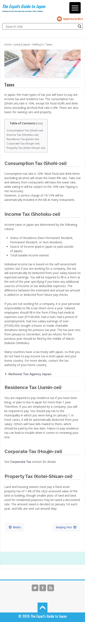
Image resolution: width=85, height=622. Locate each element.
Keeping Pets (64, 527)
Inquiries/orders (73, 18)
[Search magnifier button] (80, 26)
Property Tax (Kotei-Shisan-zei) (26, 148)
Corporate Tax (20, 461)
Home (8, 44)
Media (17, 527)
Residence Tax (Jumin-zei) (23, 139)
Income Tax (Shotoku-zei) (23, 135)
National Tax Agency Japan (29, 374)
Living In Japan (22, 44)
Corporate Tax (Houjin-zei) (23, 143)
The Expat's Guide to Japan (23, 6)
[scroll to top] (42, 607)
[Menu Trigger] (75, 7)
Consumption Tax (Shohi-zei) (25, 130)
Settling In (37, 44)
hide (39, 123)
